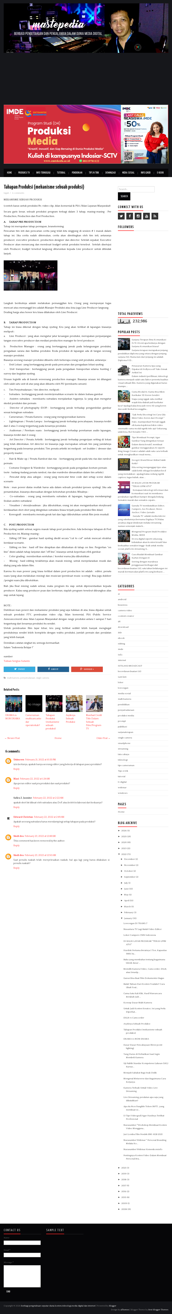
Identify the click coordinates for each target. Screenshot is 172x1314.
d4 (119, 621)
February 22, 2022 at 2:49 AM (49, 817)
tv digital (122, 782)
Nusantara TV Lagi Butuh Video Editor (142, 929)
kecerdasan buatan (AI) (129, 671)
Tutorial (61, 173)
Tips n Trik (94, 173)
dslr (120, 632)
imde (120, 649)
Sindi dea (18, 836)
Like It (54, 669)
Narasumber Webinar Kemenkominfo (142, 1149)
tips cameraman (126, 765)
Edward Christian (23, 817)
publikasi (122, 726)
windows (122, 793)
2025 (124, 836)
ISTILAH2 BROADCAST (130, 666)
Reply (16, 769)
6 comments (18, 193)
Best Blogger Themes (158, 1309)
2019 (124, 1173)
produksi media (126, 715)
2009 (124, 1203)
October (128, 871)
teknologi (123, 760)
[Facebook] (129, 216)
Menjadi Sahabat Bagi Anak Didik (140, 1073)
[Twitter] (121, 216)
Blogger (112, 1306)
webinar (122, 787)
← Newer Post (12, 738)
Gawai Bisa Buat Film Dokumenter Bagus (143, 978)
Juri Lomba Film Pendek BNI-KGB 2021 (143, 1134)
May (126, 894)
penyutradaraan (27, 678)
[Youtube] (146, 216)
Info (120, 655)
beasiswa (122, 605)
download (123, 627)
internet (122, 660)
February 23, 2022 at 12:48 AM (40, 836)
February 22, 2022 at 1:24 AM (35, 778)
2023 (124, 848)
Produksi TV (24, 173)
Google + (89, 669)
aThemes (125, 1309)
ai (119, 594)
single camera (42, 678)
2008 (124, 1209)
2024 (124, 842)
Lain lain (122, 677)
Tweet (21, 669)
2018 (124, 1179)
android (122, 599)
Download (110, 173)
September (130, 877)
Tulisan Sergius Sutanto (17, 661)
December (129, 859)
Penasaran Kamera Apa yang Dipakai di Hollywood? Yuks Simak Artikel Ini (149, 369)
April (127, 900)
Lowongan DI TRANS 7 (135, 923)
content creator (126, 616)
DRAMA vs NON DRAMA (136, 1039)
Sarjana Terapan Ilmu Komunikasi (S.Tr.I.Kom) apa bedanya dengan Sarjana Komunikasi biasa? (149, 343)
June (126, 889)
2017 (124, 1185)
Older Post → (103, 738)
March (127, 906)
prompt (122, 721)
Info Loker (145, 173)
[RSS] (155, 216)
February (129, 912)
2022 (124, 854)
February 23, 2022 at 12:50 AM (40, 855)
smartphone (124, 743)
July (126, 883)
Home (9, 173)
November (130, 865)
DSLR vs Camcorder (133, 1018)
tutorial (121, 776)
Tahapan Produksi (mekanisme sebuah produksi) (44, 187)
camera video (125, 610)
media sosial (124, 693)
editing (121, 643)
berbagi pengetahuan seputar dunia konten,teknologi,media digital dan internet (58, 1306)
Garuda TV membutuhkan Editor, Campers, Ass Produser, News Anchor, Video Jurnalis (148, 509)
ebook (121, 638)
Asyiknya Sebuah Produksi (70, 718)
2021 (124, 1168)
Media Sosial (128, 173)
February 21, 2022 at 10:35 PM (40, 759)
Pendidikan (77, 173)
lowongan (123, 688)
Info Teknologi (43, 173)
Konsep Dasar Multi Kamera (137, 1002)
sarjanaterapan (125, 732)
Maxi (16, 778)
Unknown (18, 759)
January (128, 918)
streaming (123, 749)
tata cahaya (123, 754)
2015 (124, 1197)
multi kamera (13, 678)
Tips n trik (123, 771)
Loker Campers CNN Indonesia (139, 935)
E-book (160, 173)
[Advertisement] (86, 77)
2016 (124, 1191)
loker (120, 682)
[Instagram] (138, 216)
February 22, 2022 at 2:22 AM (48, 798)
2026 (124, 830)
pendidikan (124, 704)
